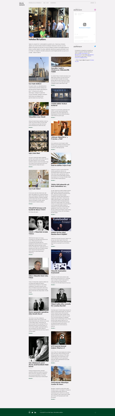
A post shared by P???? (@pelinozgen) (82, 40)
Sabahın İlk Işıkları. (37, 39)
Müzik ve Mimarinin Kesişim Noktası (38, 233)
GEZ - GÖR (46, 2)
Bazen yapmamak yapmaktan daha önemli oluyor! (38, 313)
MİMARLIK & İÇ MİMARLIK (35, 2)
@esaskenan (78, 54)
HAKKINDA (53, 2)
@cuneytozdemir (83, 53)
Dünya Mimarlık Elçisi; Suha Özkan (38, 277)
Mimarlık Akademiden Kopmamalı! (58, 272)
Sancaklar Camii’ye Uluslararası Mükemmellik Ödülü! (60, 70)
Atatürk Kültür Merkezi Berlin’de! (59, 104)
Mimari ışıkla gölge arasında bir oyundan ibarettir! (61, 305)
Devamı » (53, 85)
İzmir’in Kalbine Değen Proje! (61, 165)
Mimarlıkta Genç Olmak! (37, 117)
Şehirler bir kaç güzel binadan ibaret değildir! (59, 233)
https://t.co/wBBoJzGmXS (81, 57)
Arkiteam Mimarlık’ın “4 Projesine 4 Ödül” (59, 138)
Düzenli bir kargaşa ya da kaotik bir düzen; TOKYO (37, 209)
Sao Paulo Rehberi (35, 84)
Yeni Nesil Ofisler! (35, 189)
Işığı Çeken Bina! (34, 153)
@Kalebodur (91, 54)
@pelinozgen (77, 10)
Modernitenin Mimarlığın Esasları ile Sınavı (59, 383)
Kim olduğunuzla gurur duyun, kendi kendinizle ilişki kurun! (38, 364)
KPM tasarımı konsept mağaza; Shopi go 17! (58, 347)
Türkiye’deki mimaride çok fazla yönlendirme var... (60, 185)
